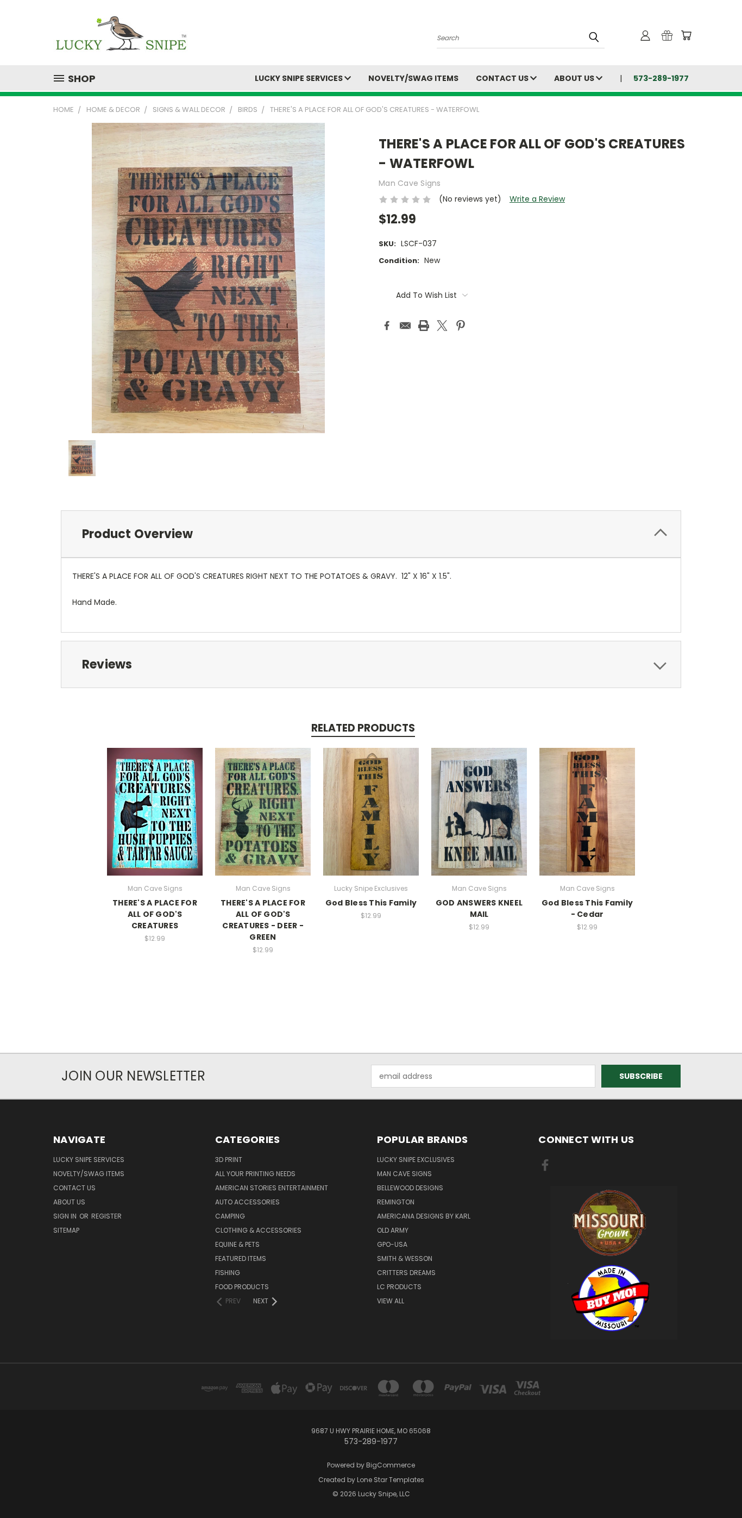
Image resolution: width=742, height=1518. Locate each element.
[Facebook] (386, 325)
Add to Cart (155, 819)
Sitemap (66, 1230)
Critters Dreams (406, 1272)
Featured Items (240, 1258)
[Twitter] (442, 325)
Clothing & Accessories (258, 1230)
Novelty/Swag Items (413, 78)
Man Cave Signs (404, 1173)
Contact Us (503, 78)
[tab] (371, 534)
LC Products (399, 1286)
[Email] (405, 325)
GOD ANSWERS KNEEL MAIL (479, 908)
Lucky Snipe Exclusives (416, 1159)
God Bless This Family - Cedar (587, 908)
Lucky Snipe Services (299, 78)
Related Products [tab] (363, 728)
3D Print (228, 1159)
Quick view (154, 799)
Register (106, 1216)
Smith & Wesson (404, 1258)
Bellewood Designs (410, 1187)
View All (390, 1300)
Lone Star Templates (390, 1479)
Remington (395, 1202)
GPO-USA (392, 1244)
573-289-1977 (661, 78)
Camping (230, 1216)
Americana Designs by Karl (423, 1216)
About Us (575, 78)
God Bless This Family (371, 902)
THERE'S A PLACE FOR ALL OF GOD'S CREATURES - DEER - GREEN (263, 919)
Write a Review (537, 198)
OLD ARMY (392, 1230)
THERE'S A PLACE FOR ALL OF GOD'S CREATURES (154, 914)
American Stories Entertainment (271, 1187)
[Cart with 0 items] (686, 35)
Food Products (242, 1286)
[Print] (423, 325)
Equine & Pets (237, 1244)
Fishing (227, 1272)
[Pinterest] (460, 325)
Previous (713, 1484)
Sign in (65, 1216)
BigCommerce (390, 1465)
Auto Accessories (247, 1202)
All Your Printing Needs (255, 1173)
